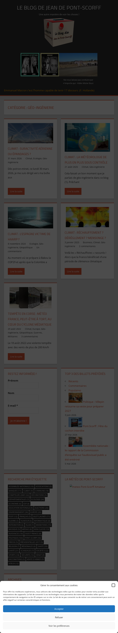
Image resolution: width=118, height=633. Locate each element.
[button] (113, 585)
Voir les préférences (59, 625)
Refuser (59, 617)
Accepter (59, 608)
